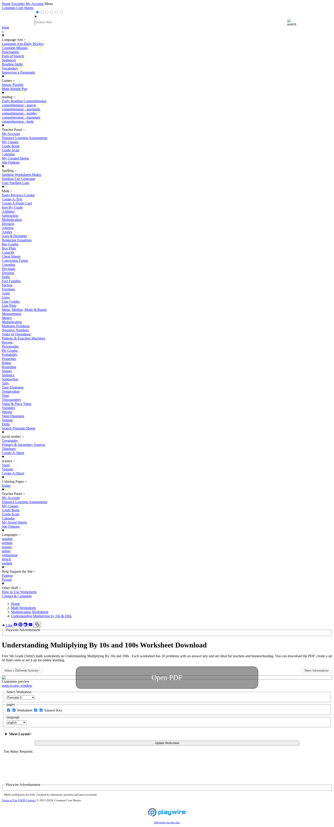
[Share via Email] (30, 625)
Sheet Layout (20, 734)
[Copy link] (37, 625)
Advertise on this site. (167, 822)
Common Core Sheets (17, 8)
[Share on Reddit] (25, 625)
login (5, 27)
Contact (31, 800)
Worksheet (25, 710)
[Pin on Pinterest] (20, 625)
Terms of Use (9, 800)
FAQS (21, 800)
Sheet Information (317, 670)
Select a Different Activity (22, 670)
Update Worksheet (167, 743)
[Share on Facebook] (15, 625)
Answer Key (53, 710)
